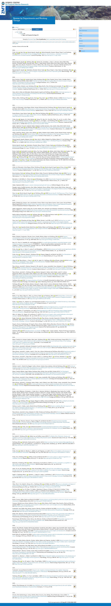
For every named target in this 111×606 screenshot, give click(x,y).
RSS (75, 29)
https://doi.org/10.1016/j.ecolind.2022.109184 (23, 84)
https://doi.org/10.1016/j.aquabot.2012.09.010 (31, 429)
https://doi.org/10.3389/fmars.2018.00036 (22, 278)
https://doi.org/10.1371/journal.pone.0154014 (37, 359)
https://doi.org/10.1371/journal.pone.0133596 (54, 374)
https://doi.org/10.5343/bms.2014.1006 (32, 415)
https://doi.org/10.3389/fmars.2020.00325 (49, 170)
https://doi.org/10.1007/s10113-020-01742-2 (45, 148)
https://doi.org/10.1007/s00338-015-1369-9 (58, 354)
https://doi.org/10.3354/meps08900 (39, 471)
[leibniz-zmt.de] (55, 2)
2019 (34, 42)
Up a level (16, 27)
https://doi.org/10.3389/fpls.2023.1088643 (22, 67)
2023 (21, 42)
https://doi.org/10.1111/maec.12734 (21, 73)
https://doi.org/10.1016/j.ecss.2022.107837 (56, 89)
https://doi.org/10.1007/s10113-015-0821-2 (64, 385)
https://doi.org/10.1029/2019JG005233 (48, 205)
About (80, 33)
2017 (41, 42)
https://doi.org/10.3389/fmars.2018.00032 (62, 269)
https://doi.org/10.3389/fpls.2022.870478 (57, 99)
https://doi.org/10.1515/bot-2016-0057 (53, 308)
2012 (57, 42)
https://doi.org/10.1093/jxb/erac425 (21, 95)
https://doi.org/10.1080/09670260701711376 (39, 532)
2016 (44, 42)
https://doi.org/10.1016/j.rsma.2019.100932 (23, 182)
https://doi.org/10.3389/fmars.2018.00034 (22, 263)
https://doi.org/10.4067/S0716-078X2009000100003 (25, 522)
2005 (13, 43)
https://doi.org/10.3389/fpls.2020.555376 (38, 176)
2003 (17, 43)
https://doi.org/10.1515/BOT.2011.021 (52, 458)
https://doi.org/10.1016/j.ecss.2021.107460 (37, 123)
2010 (64, 42)
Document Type (32, 39)
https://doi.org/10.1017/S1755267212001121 (43, 423)
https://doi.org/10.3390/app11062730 (63, 110)
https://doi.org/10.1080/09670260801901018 (46, 548)
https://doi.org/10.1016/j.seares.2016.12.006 (50, 315)
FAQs (80, 35)
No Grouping (63, 39)
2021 (28, 42)
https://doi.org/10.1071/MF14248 (23, 349)
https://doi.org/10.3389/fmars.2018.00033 (29, 290)
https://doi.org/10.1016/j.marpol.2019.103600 (23, 217)
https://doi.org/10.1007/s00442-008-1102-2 (44, 536)
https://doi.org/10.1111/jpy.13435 (52, 55)
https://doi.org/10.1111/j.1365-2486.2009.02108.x (42, 493)
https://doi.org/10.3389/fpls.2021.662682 (22, 130)
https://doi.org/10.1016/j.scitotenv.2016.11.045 (23, 328)
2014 (51, 42)
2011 (60, 42)
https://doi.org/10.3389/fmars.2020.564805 (39, 190)
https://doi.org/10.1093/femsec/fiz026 (41, 211)
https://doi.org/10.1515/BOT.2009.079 (42, 501)
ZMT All (18, 32)
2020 (31, 42)
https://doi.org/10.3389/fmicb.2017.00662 (60, 321)
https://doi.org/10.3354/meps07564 (23, 564)
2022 (25, 42)
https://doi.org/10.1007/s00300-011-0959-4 (59, 452)
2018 (38, 42)
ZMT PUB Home (83, 30)
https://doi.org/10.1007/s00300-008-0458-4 (43, 543)
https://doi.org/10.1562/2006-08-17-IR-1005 (23, 553)
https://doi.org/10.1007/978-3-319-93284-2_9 (23, 247)
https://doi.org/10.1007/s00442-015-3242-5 (31, 369)
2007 (73, 42)
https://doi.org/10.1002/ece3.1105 (20, 398)
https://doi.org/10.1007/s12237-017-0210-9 (58, 312)
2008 (70, 42)
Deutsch (83, 51)
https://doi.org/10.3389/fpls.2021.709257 (37, 142)
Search (81, 43)
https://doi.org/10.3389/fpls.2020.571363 (30, 196)
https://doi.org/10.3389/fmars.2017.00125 (40, 298)
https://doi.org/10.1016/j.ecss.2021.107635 (22, 116)
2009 (67, 42)
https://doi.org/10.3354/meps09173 (21, 465)
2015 (47, 42)
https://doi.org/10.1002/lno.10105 (23, 380)
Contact (81, 48)
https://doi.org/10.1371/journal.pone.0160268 (23, 344)
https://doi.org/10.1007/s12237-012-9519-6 (25, 439)
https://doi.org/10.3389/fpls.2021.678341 (22, 137)
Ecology (21, 33)
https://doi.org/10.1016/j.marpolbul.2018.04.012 (24, 252)
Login (80, 28)
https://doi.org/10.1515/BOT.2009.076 (24, 506)
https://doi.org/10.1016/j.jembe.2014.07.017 (23, 403)
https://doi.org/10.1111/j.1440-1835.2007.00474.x (24, 573)
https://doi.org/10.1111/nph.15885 (20, 230)
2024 (18, 42)
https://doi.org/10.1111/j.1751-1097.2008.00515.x (53, 516)
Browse (81, 40)
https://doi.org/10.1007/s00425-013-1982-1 (23, 409)
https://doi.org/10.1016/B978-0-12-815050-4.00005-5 (28, 161)
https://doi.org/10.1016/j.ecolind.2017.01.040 (23, 304)
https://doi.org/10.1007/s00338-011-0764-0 (31, 477)
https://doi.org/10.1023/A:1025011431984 (27, 597)
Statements (82, 46)
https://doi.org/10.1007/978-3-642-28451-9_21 (26, 445)
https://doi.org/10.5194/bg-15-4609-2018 (49, 239)
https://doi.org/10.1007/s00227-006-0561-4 (23, 578)
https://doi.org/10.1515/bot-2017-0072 (21, 257)
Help (80, 38)
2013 (54, 42)
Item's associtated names (53, 39)
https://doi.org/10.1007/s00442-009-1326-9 (29, 511)
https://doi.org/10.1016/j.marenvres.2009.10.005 (48, 487)
